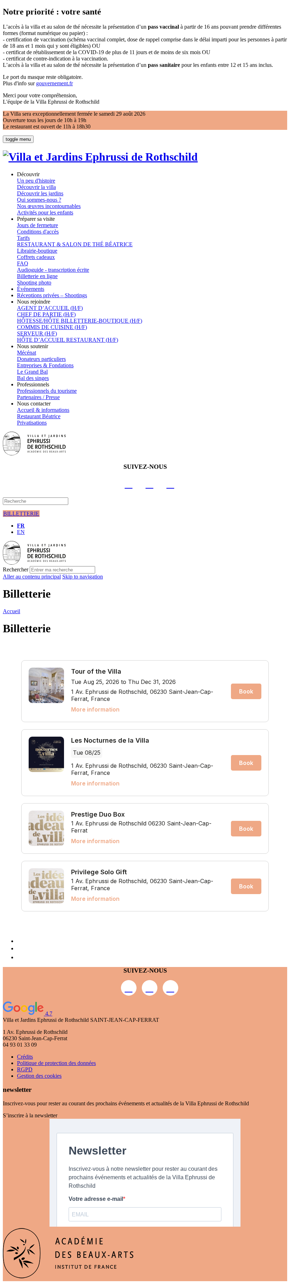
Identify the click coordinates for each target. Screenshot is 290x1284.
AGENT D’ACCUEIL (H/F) (50, 308)
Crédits (25, 1057)
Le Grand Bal (32, 372)
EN (21, 532)
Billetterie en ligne (37, 276)
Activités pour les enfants (45, 212)
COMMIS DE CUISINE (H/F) (52, 327)
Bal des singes (33, 378)
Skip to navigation (82, 577)
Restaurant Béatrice (38, 416)
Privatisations (32, 423)
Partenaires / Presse (38, 397)
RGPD (25, 1069)
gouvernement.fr (54, 83)
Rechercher (15, 569)
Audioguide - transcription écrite (53, 270)
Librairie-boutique (37, 251)
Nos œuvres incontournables (49, 206)
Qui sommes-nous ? (39, 200)
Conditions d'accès (38, 232)
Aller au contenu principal (32, 577)
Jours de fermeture (37, 225)
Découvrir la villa (36, 187)
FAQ (22, 263)
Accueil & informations (43, 410)
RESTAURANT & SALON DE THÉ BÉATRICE (75, 244)
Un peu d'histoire (36, 181)
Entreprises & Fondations (45, 365)
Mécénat (26, 353)
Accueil (11, 611)
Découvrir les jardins (40, 193)
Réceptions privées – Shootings (52, 295)
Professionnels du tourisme (47, 391)
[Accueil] (100, 156)
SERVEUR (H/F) (37, 333)
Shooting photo (34, 283)
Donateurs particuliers (41, 359)
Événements (30, 289)
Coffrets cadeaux (36, 257)
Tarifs (23, 238)
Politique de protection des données (56, 1063)
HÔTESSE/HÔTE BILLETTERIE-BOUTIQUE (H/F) (79, 321)
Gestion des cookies (39, 1076)
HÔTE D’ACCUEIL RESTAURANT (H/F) (67, 340)
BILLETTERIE (21, 514)
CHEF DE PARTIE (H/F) (46, 314)
